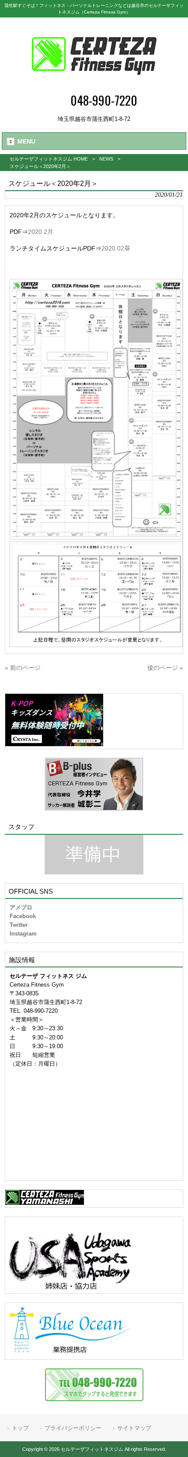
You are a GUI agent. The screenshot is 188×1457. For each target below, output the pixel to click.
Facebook (23, 916)
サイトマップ (134, 1428)
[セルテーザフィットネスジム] (94, 85)
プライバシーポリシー (73, 1428)
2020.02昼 (115, 248)
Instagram (23, 933)
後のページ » (165, 667)
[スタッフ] (94, 854)
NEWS (106, 158)
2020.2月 (40, 231)
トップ (20, 1428)
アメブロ (21, 907)
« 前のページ (23, 667)
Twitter (19, 925)
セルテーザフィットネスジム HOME (49, 158)
